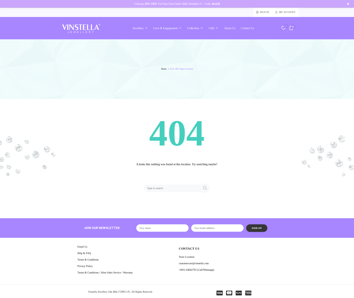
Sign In (264, 12)
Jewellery (138, 28)
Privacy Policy (85, 266)
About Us (229, 28)
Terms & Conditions (88, 259)
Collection (193, 28)
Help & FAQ (84, 253)
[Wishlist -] (284, 28)
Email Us (82, 246)
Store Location (186, 257)
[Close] (348, 4)
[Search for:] (174, 188)
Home (163, 69)
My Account (287, 12)
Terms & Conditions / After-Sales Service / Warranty (105, 272)
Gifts (211, 28)
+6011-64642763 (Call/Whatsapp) (196, 269)
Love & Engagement (165, 28)
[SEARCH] (206, 188)
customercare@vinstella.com (194, 263)
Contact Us (247, 28)
